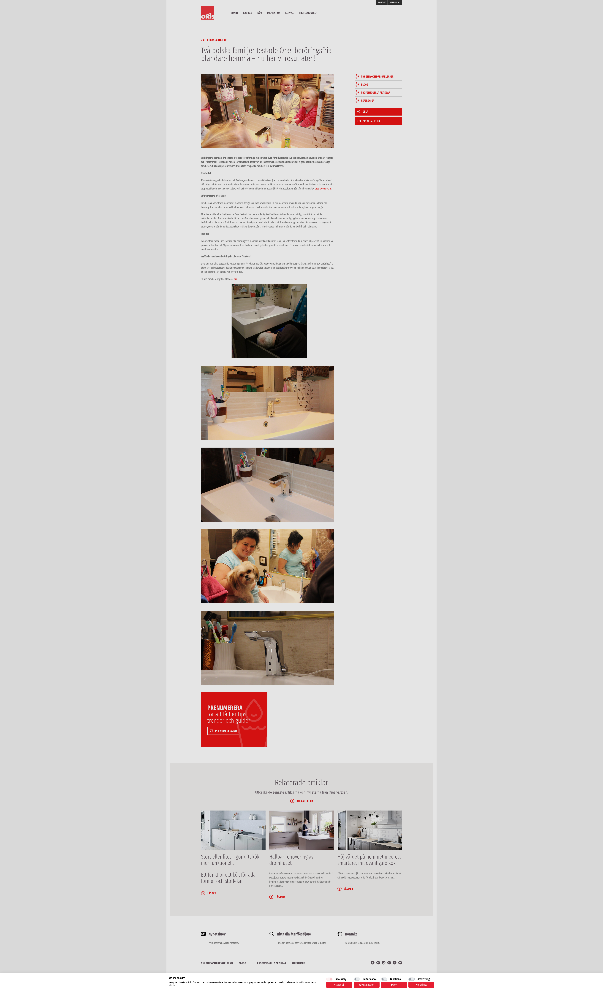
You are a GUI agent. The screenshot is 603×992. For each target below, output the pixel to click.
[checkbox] (329, 979)
